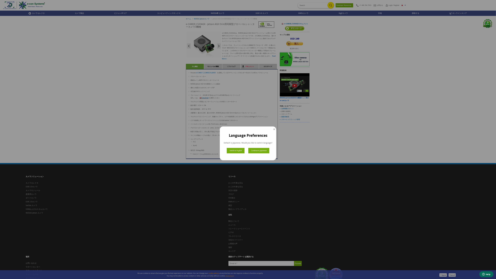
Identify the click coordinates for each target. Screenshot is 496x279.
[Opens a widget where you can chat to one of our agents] (486, 274)
